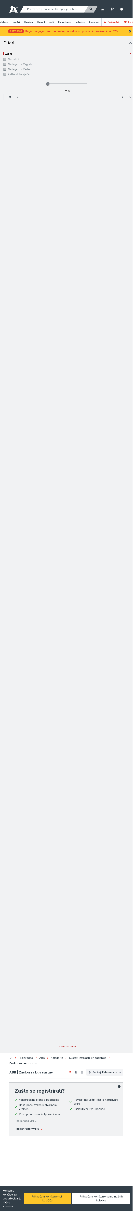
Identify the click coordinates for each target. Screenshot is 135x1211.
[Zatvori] (119, 1086)
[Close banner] (130, 31)
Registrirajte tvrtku (27, 1128)
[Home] (11, 1057)
